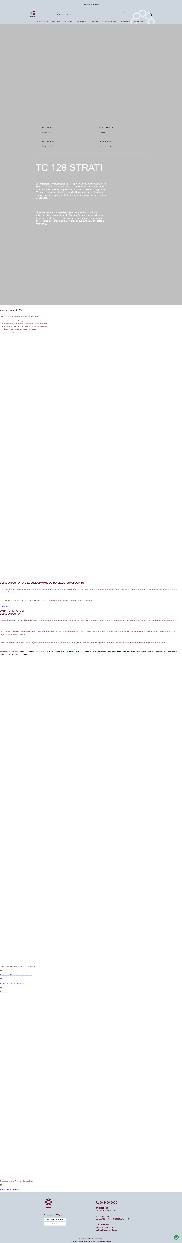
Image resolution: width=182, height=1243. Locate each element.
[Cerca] (124, 14)
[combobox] (91, 14)
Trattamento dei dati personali (55, 1224)
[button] (43, 22)
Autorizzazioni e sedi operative (55, 1219)
